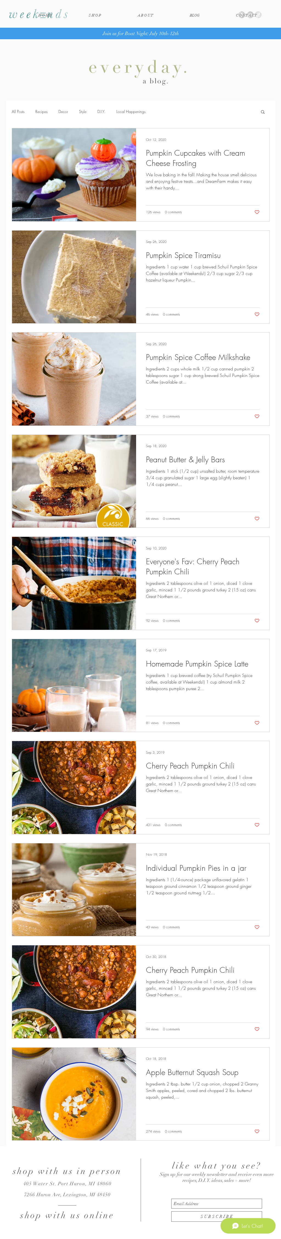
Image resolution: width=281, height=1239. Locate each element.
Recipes (41, 111)
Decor (63, 111)
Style (82, 111)
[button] (262, 112)
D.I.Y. (101, 111)
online (99, 1215)
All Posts (18, 111)
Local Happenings (130, 111)
